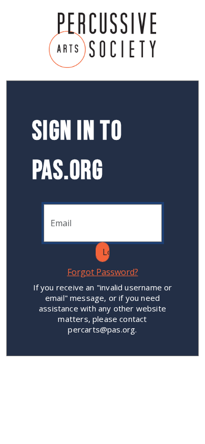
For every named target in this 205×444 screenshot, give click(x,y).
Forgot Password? (102, 272)
